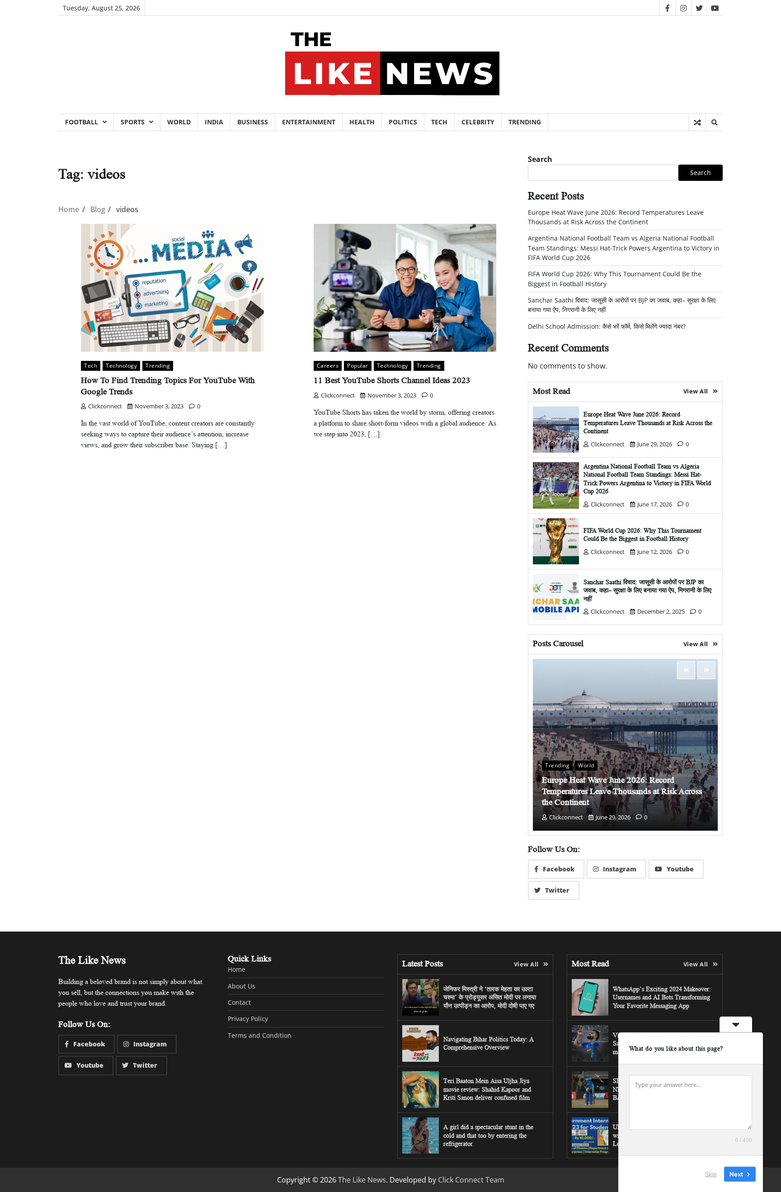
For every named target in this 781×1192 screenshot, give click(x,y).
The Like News (362, 1180)
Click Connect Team (471, 1180)
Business (252, 122)
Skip (711, 1173)
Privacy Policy (248, 1018)
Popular (357, 365)
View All (695, 391)
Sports (133, 122)
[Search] (714, 122)
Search (540, 159)
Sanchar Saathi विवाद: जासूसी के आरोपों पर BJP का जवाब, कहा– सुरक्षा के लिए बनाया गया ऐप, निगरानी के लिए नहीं (647, 590)
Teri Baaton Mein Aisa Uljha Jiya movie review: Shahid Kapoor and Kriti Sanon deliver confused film (487, 1089)
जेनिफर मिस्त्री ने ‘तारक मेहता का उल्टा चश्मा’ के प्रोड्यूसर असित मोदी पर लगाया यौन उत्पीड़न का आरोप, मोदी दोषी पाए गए (489, 997)
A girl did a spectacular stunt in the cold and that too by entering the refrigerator (488, 1135)
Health (362, 122)
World (179, 122)
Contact (239, 1002)
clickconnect (105, 406)
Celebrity (477, 122)
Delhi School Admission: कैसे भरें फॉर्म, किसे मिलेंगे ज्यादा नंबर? (607, 326)
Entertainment (308, 122)
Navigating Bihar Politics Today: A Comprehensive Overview (488, 1043)
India (214, 122)
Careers (328, 365)
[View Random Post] (697, 122)
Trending (524, 122)
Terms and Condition (260, 1035)
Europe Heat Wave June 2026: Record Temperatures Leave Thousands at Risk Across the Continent (647, 423)
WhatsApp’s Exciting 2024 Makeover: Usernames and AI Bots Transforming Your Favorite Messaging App (662, 997)
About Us (241, 986)
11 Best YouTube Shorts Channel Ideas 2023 (392, 380)
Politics (403, 122)
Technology (121, 365)
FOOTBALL (81, 122)
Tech (439, 122)
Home (236, 969)
